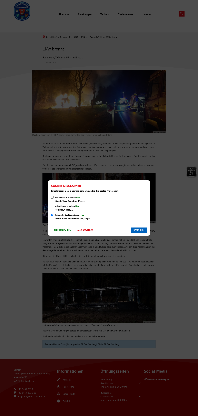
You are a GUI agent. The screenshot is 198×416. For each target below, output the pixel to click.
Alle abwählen (85, 230)
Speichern (138, 230)
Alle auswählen (62, 230)
